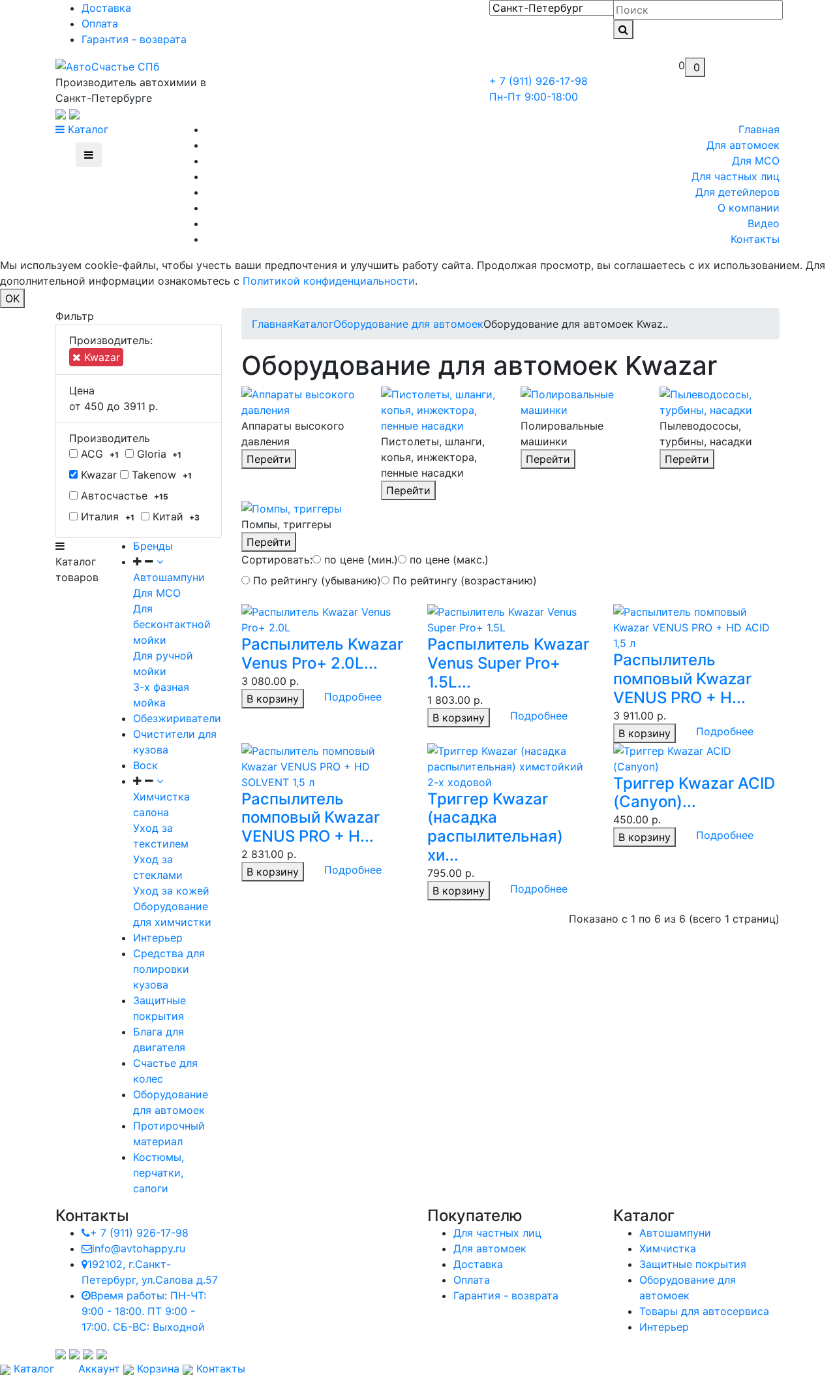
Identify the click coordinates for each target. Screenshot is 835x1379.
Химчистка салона (161, 804)
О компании (749, 207)
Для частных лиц (735, 176)
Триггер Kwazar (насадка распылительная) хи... (495, 826)
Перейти (269, 459)
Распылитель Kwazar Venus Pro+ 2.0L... (322, 654)
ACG (98, 453)
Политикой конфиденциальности (329, 280)
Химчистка (667, 1248)
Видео (764, 223)
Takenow (160, 474)
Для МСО (756, 160)
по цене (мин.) (359, 559)
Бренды (153, 545)
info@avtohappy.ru (138, 1248)
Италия (106, 516)
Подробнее (353, 696)
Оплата (100, 23)
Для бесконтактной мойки (172, 624)
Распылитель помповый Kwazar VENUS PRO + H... (682, 678)
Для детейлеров (737, 191)
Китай (174, 516)
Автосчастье (123, 495)
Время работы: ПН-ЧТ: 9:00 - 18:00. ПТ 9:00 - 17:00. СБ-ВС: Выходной (144, 1311)
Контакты (755, 239)
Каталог (86, 129)
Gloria (158, 453)
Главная (759, 129)
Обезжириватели (177, 718)
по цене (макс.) (447, 559)
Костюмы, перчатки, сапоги (158, 1172)
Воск (145, 765)
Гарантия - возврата (134, 39)
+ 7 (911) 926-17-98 (139, 1232)
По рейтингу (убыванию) (315, 580)
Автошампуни (675, 1232)
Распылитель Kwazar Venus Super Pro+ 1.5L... (508, 663)
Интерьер (158, 937)
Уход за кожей (171, 890)
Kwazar (100, 357)
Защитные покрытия (692, 1264)
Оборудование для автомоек (408, 323)
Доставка (106, 7)
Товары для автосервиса (704, 1311)
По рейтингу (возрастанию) (463, 580)
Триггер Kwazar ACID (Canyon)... (694, 793)
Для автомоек (743, 144)
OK (12, 298)
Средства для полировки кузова (169, 969)
